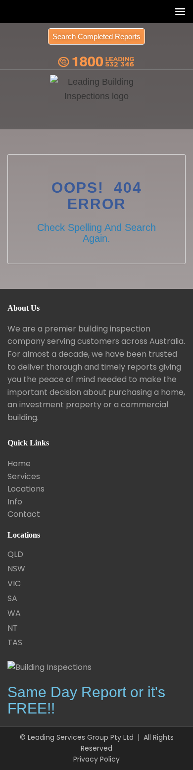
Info (14, 501)
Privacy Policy (96, 759)
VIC (14, 583)
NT (12, 628)
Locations (26, 489)
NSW (16, 568)
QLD (15, 554)
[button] (178, 11)
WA (14, 613)
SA (12, 598)
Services (23, 476)
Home (19, 463)
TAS (14, 642)
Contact (23, 514)
